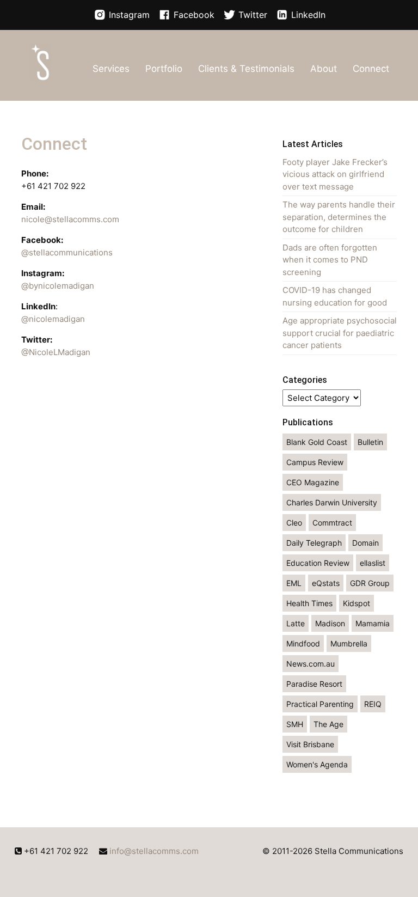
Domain (365, 542)
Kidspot (356, 603)
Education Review (317, 563)
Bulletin (370, 442)
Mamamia (372, 623)
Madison (330, 623)
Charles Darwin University (331, 502)
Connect (371, 68)
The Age (328, 724)
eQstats (326, 583)
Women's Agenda (317, 764)
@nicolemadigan (53, 319)
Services (111, 68)
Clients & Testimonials (246, 68)
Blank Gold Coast (316, 442)
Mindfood (303, 643)
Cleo (294, 522)
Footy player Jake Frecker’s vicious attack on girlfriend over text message (335, 174)
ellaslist (372, 563)
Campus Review (314, 462)
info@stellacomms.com (154, 851)
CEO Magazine (312, 482)
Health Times (309, 603)
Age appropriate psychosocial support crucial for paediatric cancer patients (339, 332)
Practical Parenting (320, 704)
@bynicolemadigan (57, 285)
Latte (295, 623)
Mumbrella (348, 643)
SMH (294, 724)
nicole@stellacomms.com (70, 219)
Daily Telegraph (314, 542)
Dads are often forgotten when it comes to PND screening (329, 259)
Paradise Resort (314, 683)
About (323, 68)
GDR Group (370, 583)
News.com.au (310, 663)
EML (294, 583)
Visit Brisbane (310, 744)
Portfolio (163, 68)
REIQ (373, 704)
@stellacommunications (67, 252)
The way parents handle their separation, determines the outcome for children (338, 216)
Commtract (332, 522)
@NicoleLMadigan (55, 352)
